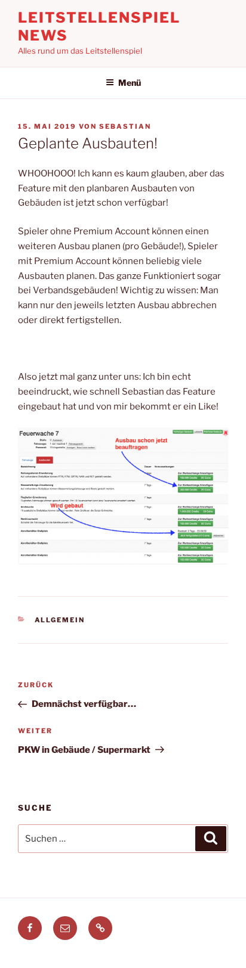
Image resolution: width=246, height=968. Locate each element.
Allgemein (60, 620)
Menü (129, 82)
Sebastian (125, 126)
